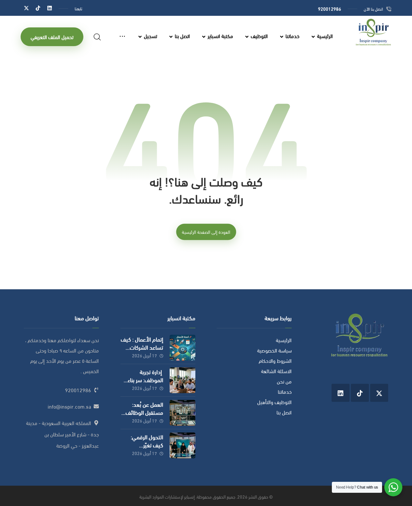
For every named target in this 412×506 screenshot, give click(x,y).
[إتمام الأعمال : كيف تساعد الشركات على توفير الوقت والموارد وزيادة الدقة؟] (182, 348)
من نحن (284, 381)
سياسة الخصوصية (274, 350)
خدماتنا (285, 391)
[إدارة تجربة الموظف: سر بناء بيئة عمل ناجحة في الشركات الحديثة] (182, 380)
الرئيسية (284, 339)
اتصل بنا (284, 412)
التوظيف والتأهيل (274, 401)
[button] (49, 8)
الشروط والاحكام (275, 360)
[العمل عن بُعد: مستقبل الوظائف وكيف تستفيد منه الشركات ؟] (182, 413)
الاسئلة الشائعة (276, 370)
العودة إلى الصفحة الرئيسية (206, 231)
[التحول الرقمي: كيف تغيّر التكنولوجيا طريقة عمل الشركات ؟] (182, 445)
